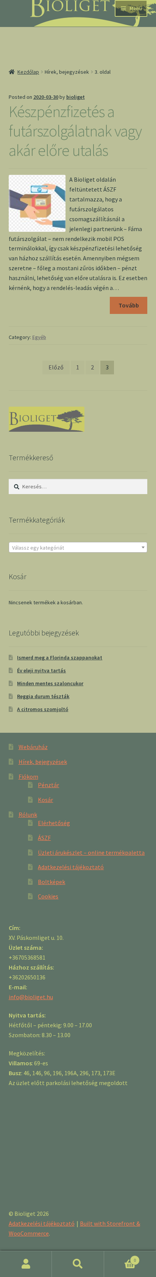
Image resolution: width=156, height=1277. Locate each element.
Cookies (48, 896)
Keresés (78, 1264)
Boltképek (51, 882)
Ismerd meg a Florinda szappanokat (59, 657)
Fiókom (28, 776)
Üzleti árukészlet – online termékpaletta (91, 852)
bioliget (75, 96)
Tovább (129, 305)
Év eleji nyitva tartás (41, 670)
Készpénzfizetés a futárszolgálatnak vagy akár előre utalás (75, 130)
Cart (120, 1257)
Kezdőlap (28, 71)
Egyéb (39, 337)
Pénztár (48, 785)
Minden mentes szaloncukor (50, 683)
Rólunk (28, 814)
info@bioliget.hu (31, 997)
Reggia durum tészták (43, 696)
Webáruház (33, 747)
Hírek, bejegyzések (43, 761)
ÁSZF (44, 837)
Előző (56, 367)
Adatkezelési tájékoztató (71, 867)
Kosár (45, 799)
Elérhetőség (54, 823)
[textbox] (78, 547)
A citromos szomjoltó (42, 709)
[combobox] (78, 547)
